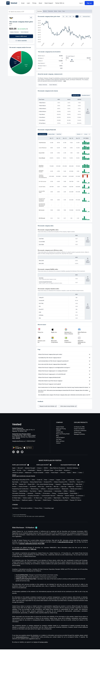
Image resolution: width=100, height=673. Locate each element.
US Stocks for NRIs (79, 427)
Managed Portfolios (79, 434)
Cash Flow (59, 134)
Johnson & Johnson (17, 472)
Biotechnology (35, 488)
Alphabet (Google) (30, 468)
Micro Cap (41, 486)
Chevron (62, 472)
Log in (81, 3)
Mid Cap (56, 486)
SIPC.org (33, 549)
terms (35, 642)
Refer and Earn (60, 441)
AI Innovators (46, 493)
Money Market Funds (36, 482)
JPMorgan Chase (48, 470)
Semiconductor (48, 491)
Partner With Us (59, 3)
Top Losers (38, 500)
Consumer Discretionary (19, 495)
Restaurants (65, 488)
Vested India (59, 432)
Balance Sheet (51, 134)
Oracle (47, 472)
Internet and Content (76, 488)
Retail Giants (57, 498)
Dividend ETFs (48, 482)
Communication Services (48, 495)
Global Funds (77, 432)
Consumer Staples (63, 493)
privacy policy (44, 642)
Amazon (39, 468)
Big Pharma (66, 498)
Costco (80, 472)
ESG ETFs (72, 482)
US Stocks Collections (80, 430)
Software (43, 488)
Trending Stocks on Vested (60, 500)
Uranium (51, 479)
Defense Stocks (75, 498)
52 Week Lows (38, 498)
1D (63, 16)
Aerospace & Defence (54, 488)
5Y (80, 16)
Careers (58, 443)
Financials (50, 11)
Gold (63, 479)
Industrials (30, 493)
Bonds (78, 479)
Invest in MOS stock (21, 36)
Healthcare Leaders (27, 500)
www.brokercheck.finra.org (20, 549)
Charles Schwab (23, 486)
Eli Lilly (19, 470)
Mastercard (28, 472)
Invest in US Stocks (79, 428)
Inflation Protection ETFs (60, 482)
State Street (79, 484)
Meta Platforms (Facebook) (57, 468)
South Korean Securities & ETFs (21, 479)
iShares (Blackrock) (68, 484)
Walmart (39, 470)
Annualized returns (86, 95)
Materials (72, 491)
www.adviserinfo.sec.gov (65, 542)
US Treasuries (24, 482)
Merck (74, 472)
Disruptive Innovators (33, 495)
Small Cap (49, 486)
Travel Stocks (16, 500)
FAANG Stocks (47, 500)
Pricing (34, 3)
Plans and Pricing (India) (63, 434)
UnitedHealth (31, 470)
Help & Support (49, 3)
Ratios (55, 11)
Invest (22, 3)
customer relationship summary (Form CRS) (31, 543)
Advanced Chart (86, 16)
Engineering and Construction (20, 488)
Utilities (65, 491)
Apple (13, 468)
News (59, 11)
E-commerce (79, 495)
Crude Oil (39, 479)
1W (66, 16)
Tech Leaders (48, 498)
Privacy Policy (38, 508)
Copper (58, 479)
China (33, 479)
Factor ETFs (80, 482)
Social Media (73, 493)
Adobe (69, 472)
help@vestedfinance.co (18, 441)
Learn (28, 3)
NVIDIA (46, 468)
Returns (45, 11)
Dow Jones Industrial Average (45, 484)
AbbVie (14, 475)
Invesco (14, 486)
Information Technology (18, 493)
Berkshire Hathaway (72, 468)
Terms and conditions (26, 508)
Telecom (14, 491)
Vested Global (60, 427)
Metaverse (60, 495)
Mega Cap (71, 486)
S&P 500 (14, 484)
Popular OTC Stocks (75, 500)
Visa (24, 470)
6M (73, 16)
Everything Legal (49, 508)
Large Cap (63, 486)
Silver (45, 479)
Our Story (58, 439)
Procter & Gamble (38, 472)
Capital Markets (23, 491)
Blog (57, 435)
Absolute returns (76, 95)
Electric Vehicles (69, 495)
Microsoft (20, 468)
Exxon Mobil (58, 470)
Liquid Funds (70, 479)
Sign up (89, 3)
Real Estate (15, 482)
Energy (54, 493)
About (40, 3)
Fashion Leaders (27, 498)
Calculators (15, 508)
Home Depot (54, 472)
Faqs (63, 11)
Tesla (13, 470)
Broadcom (67, 470)
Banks (40, 491)
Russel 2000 (31, 484)
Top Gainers (33, 491)
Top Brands (33, 486)
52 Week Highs (16, 498)
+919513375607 (30, 441)
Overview (39, 11)
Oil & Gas (78, 486)
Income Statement (42, 134)
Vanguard (58, 484)
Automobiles (57, 491)
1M (70, 16)
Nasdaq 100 (22, 484)
